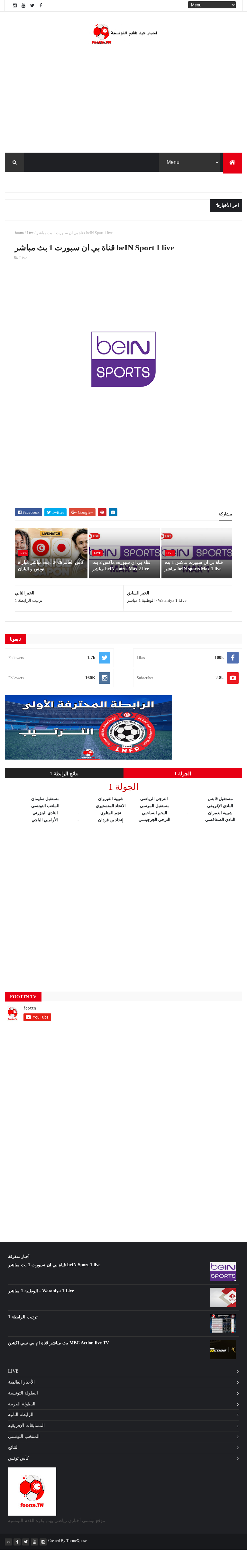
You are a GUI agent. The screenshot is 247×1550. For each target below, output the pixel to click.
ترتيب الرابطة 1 (23, 1316)
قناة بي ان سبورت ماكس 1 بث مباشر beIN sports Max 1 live (194, 565)
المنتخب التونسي (24, 1436)
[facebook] (40, 5)
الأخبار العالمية (21, 1382)
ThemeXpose (76, 1540)
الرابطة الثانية (20, 1414)
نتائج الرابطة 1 (64, 773)
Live (30, 233)
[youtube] (23, 5)
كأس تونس (18, 1458)
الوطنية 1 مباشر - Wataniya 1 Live (41, 1290)
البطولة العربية (21, 1404)
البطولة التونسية (23, 1393)
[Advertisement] (123, 299)
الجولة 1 (182, 773)
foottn (19, 233)
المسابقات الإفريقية (26, 1425)
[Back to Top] (8, 1542)
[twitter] (32, 5)
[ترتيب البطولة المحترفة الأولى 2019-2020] (88, 758)
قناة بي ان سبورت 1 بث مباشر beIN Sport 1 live (54, 1264)
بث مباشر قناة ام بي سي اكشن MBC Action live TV (58, 1343)
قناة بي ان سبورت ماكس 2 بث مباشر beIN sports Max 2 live (121, 565)
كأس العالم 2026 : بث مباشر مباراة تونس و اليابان (51, 565)
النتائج (13, 1447)
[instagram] (14, 5)
